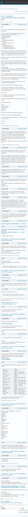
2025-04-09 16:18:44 (22, 275)
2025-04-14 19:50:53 (22, 408)
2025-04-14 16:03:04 (22, 318)
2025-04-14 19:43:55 (22, 362)
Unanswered (24, 11)
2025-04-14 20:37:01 (22, 455)
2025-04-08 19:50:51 (22, 226)
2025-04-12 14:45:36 (22, 289)
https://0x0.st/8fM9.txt (8, 323)
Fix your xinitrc (9, 240)
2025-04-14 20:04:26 (22, 442)
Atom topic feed (24, 510)
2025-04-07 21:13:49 (22, 147)
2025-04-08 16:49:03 (22, 211)
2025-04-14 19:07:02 (22, 351)
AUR (23, 2)
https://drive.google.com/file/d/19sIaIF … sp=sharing (13, 486)
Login (16, 8)
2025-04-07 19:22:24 (22, 24)
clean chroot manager (7, 303)
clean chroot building (5, 302)
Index (2, 8)
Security (19, 2)
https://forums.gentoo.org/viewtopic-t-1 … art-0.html (12, 232)
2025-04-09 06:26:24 (22, 258)
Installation (9, 16)
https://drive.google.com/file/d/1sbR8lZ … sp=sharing (13, 487)
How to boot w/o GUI (14, 239)
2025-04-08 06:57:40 (22, 188)
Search (8, 8)
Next (11, 22)
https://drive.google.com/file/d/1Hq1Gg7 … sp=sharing (13, 223)
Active (19, 11)
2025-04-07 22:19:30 (22, 176)
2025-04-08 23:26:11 (22, 243)
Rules (5, 8)
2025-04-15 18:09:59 (22, 478)
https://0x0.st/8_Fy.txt (6, 277)
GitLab (15, 2)
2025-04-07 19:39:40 (22, 128)
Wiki (11, 2)
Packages (7, 2)
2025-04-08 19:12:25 (22, 220)
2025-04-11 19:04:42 (22, 280)
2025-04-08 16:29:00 (22, 197)
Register (12, 8)
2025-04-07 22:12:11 (22, 166)
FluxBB (25, 512)
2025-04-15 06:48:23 (22, 466)
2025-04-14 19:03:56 (22, 334)
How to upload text (5, 239)
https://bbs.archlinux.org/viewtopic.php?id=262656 (12, 229)
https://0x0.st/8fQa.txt (6, 359)
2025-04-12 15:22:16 (22, 306)
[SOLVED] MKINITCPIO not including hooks (12, 502)
